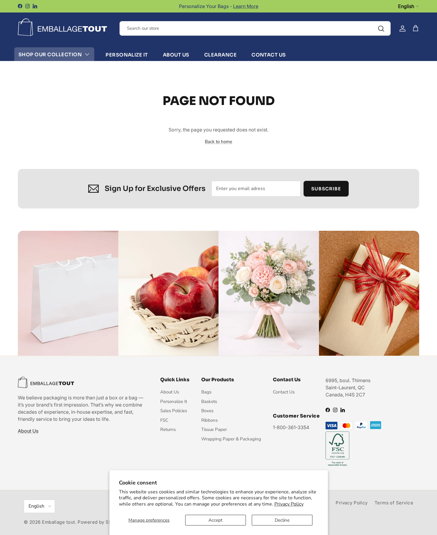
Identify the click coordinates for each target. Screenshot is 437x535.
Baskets (209, 401)
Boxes (207, 411)
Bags (206, 392)
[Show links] (87, 54)
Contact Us (268, 55)
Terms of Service (394, 503)
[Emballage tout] (62, 27)
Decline (282, 520)
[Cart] (415, 28)
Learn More (245, 6)
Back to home (218, 142)
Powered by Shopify (100, 522)
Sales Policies (173, 411)
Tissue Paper (214, 429)
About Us (176, 55)
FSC (164, 420)
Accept (215, 520)
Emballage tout (58, 522)
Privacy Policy (289, 504)
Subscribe (326, 189)
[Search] (381, 28)
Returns (168, 429)
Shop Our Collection (50, 54)
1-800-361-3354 (291, 427)
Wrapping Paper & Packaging (231, 439)
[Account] (402, 28)
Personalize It (127, 55)
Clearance (220, 55)
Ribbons (209, 420)
